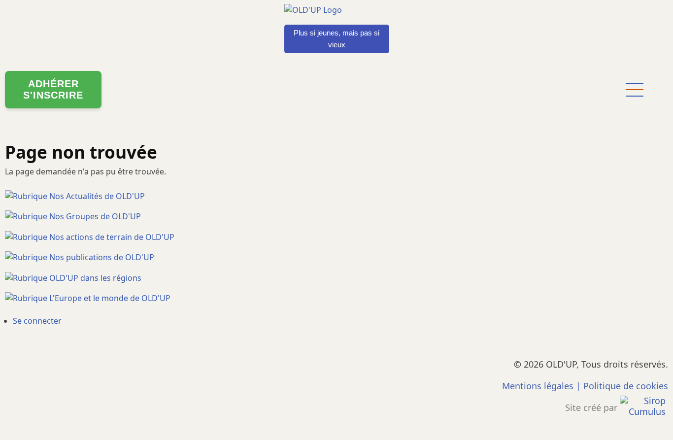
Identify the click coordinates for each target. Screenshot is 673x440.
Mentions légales (537, 386)
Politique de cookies (625, 386)
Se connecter (37, 320)
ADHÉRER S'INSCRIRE (53, 89)
